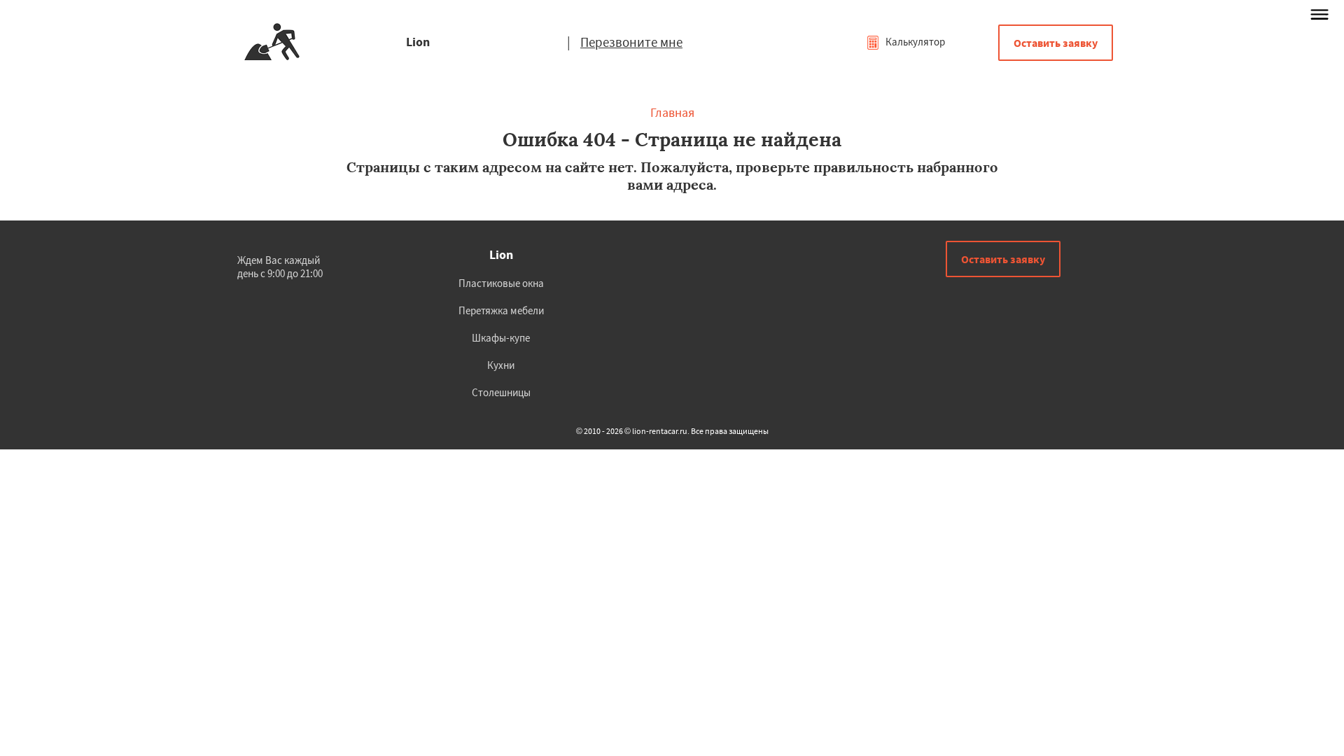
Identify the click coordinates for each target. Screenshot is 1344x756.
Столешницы (501, 392)
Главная (672, 112)
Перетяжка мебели (501, 310)
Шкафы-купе (501, 337)
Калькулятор (914, 41)
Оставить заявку (1056, 43)
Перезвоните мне (631, 42)
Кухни (500, 365)
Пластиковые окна (501, 283)
